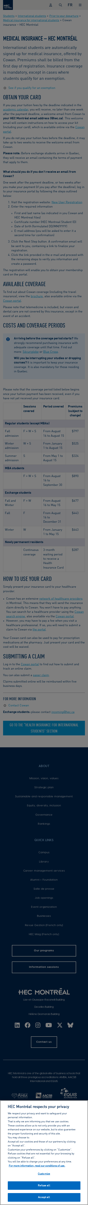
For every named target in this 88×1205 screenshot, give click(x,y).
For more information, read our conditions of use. (37, 1165)
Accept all (44, 1197)
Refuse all (44, 1185)
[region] (44, 1152)
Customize (44, 1173)
